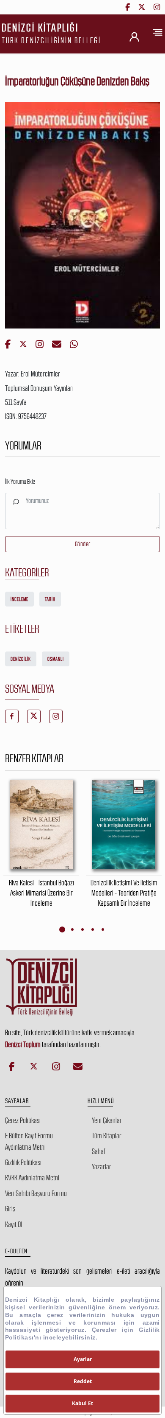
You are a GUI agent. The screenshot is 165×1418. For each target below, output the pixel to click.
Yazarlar (101, 1166)
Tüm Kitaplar (106, 1136)
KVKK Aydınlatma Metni (32, 1178)
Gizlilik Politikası (23, 1162)
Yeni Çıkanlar (107, 1120)
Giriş (10, 1209)
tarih (50, 599)
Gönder (83, 544)
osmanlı (55, 659)
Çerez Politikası (23, 1120)
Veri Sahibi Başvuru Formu (36, 1193)
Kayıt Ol (13, 1224)
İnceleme (19, 599)
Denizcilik (21, 659)
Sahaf (98, 1151)
